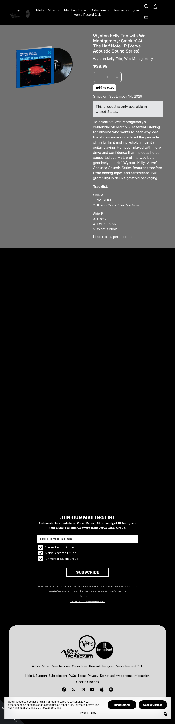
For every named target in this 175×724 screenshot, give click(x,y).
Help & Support (36, 675)
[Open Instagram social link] (83, 689)
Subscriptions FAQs (62, 675)
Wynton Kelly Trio (107, 59)
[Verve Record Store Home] (20, 12)
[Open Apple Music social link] (101, 689)
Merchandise (61, 666)
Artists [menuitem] (39, 10)
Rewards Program (101, 666)
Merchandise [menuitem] (73, 10)
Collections (80, 666)
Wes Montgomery (138, 59)
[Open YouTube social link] (92, 689)
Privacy (93, 675)
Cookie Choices (87, 682)
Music (46, 666)
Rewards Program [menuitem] (127, 10)
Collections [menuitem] (98, 10)
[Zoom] (43, 67)
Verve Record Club (129, 666)
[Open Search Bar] (146, 6)
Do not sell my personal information (125, 675)
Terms (81, 675)
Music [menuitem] (52, 10)
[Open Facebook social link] (64, 689)
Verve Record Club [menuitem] (87, 14)
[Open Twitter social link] (73, 689)
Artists (36, 666)
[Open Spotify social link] (111, 689)
